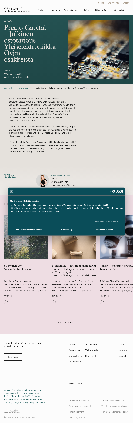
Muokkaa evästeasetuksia (106, 221)
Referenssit (23, 88)
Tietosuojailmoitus (76, 412)
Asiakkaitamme (75, 356)
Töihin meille (91, 344)
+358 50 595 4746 (59, 182)
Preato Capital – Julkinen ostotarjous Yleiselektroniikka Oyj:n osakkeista (66, 88)
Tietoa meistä (91, 350)
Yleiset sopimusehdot (78, 400)
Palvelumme (74, 350)
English (126, 3)
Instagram (122, 350)
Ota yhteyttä (113, 3)
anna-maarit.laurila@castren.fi (64, 185)
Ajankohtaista (74, 361)
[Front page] (17, 10)
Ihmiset (71, 344)
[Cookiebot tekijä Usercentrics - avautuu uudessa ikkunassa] (111, 191)
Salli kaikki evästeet (104, 229)
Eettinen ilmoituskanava (112, 400)
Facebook (121, 356)
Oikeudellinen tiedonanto (80, 406)
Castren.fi (8, 88)
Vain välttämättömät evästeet (29, 229)
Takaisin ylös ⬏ (75, 383)
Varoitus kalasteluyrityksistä (114, 406)
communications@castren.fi (114, 412)
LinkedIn (121, 344)
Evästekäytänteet (76, 417)
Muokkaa (65, 229)
